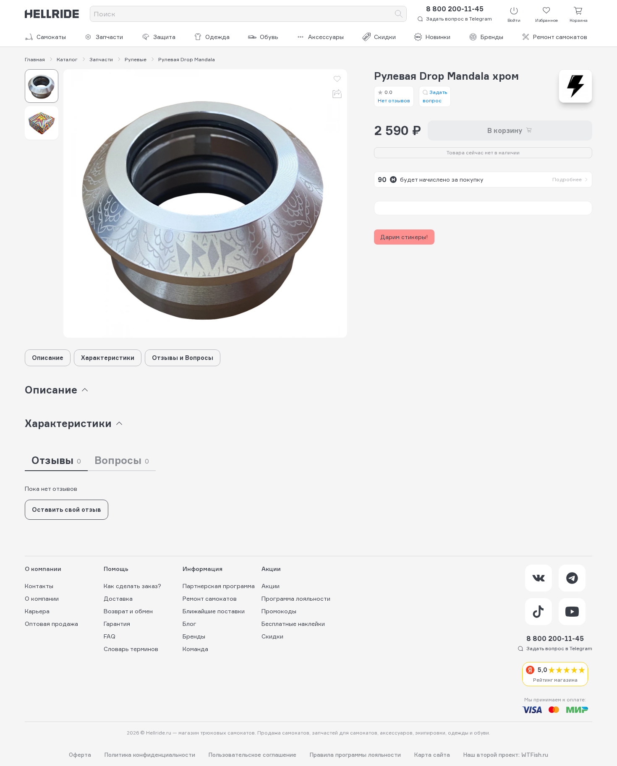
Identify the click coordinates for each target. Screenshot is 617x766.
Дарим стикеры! (404, 236)
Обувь (269, 36)
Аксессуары (326, 36)
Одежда (217, 36)
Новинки (438, 36)
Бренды (492, 36)
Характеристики (107, 357)
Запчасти (109, 36)
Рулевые (135, 59)
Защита (164, 36)
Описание (47, 357)
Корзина (579, 20)
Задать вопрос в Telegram (459, 19)
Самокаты (51, 36)
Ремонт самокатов (560, 36)
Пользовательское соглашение (252, 755)
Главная (35, 59)
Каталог (67, 59)
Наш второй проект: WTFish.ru (505, 755)
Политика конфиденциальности (150, 755)
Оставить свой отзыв (66, 509)
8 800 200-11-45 (455, 8)
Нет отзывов (394, 96)
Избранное (546, 20)
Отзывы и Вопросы (182, 357)
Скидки (385, 36)
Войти (513, 20)
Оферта (80, 755)
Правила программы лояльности (355, 755)
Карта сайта (432, 755)
